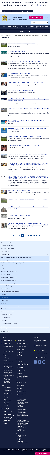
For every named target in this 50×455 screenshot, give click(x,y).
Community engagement (20, 348)
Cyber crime (6, 399)
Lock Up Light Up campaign (21, 428)
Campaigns (19, 418)
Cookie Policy (38, 5)
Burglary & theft (7, 390)
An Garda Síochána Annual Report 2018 (19, 73)
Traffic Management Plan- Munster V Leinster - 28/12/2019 (24, 62)
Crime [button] (9, 26)
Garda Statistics (21, 400)
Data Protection (21, 403)
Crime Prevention (20, 340)
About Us (7, 35)
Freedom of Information (20, 405)
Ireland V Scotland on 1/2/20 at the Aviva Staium (21, 43)
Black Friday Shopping (22, 423)
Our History (6, 378)
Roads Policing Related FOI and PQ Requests (22, 375)
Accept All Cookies (6, 11)
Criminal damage (8, 398)
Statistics (19, 361)
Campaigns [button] (45, 26)
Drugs (5, 389)
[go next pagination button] (36, 235)
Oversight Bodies (8, 372)
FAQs (13, 449)
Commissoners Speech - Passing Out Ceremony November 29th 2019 (27, 155)
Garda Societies (7, 382)
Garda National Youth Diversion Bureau (22, 345)
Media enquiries (21, 440)
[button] (48, 254)
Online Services (7, 364)
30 (34, 235)
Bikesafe (19, 373)
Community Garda (6, 343)
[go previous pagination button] (16, 235)
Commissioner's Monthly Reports (21, 408)
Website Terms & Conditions (31, 450)
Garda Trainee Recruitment (20, 386)
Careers (18, 381)
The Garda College (21, 393)
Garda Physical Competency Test (21, 390)
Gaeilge (46, 17)
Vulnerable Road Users (23, 378)
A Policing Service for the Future (9, 375)
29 (31, 235)
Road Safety (20, 367)
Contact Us (18, 434)
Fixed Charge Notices (22, 369)
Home (2, 35)
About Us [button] (4, 27)
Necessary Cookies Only (17, 11)
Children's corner (21, 357)
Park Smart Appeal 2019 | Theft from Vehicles (21, 90)
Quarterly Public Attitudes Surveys (21, 411)
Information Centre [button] (38, 27)
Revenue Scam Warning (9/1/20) (17, 51)
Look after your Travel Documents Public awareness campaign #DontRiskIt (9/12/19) (26, 120)
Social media (20, 441)
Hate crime (6, 405)
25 (19, 235)
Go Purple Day (20, 430)
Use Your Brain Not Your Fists (22, 425)
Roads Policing (19, 360)
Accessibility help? (37, 17)
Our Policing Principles (9, 370)
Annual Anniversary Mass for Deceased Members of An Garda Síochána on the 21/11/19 (28, 207)
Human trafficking (8, 393)
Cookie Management (7, 340)
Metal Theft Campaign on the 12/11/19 (19, 190)
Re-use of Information (38, 450)
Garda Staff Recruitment (20, 395)
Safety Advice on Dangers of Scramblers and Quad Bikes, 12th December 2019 (28, 109)
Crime (3, 386)
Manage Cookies (28, 11)
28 (28, 235)
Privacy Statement (44, 450)
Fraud (5, 396)
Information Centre (21, 399)
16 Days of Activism (22, 420)
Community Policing (22, 343)
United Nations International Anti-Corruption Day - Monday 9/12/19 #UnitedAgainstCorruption (27, 129)
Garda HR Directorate (22, 415)
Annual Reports (21, 414)
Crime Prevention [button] (20, 27)
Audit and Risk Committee (7, 380)
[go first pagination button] (13, 235)
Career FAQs (20, 388)
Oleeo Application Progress (21, 383)
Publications (7, 373)
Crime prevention (21, 342)
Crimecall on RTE (21, 355)
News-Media (44, 35)
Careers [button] (32, 26)
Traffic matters (7, 400)
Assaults (6, 395)
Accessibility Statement (24, 450)
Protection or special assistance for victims (9, 416)
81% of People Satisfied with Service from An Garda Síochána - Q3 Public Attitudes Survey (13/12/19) (28, 99)
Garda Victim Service (8, 410)
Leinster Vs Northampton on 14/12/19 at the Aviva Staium (24, 136)
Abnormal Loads (21, 370)
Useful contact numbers (20, 437)
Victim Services (5, 408)
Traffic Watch (20, 372)
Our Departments (15, 35)
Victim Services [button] (14, 27)
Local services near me (22, 442)
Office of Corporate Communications (30, 35)
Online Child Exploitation (6, 403)
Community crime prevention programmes (21, 352)
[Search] (47, 22)
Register (6, 345)
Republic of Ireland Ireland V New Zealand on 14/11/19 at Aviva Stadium (28, 199)
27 (25, 235)
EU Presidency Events (22, 402)
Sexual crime (7, 391)
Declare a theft (7, 414)
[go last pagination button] (39, 235)
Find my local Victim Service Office (8, 419)
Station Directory (21, 435)
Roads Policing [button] (26, 27)
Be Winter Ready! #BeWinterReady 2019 (19, 215)
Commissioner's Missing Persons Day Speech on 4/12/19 (23, 145)
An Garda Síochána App (8, 351)
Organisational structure (7, 359)
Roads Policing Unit (22, 363)
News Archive (5, 37)
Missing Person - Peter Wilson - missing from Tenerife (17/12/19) (26, 82)
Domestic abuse (7, 387)
